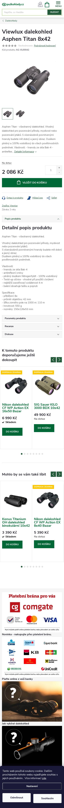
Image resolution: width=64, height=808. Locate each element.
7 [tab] (39, 454)
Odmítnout (16, 797)
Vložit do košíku (34, 182)
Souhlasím (47, 798)
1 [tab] (21, 454)
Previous (53, 359)
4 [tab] (30, 454)
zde (44, 778)
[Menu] (58, 4)
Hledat (54, 12)
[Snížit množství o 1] (59, 172)
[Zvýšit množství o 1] (59, 168)
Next (59, 359)
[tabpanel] (16, 409)
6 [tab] (36, 454)
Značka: (10, 205)
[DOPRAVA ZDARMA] (16, 385)
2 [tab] (24, 454)
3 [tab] (27, 454)
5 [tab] (33, 454)
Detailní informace (24, 151)
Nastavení (32, 786)
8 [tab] (42, 454)
